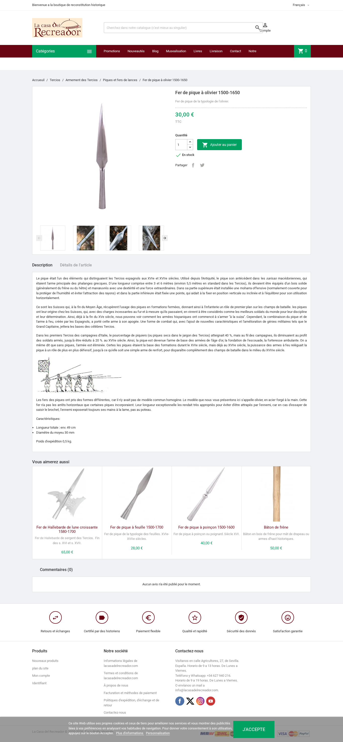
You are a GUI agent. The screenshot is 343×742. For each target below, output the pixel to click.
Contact (235, 51)
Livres (198, 51)
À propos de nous (116, 685)
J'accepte (254, 729)
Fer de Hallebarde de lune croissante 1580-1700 (67, 529)
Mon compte (41, 675)
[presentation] (39, 238)
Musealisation (176, 51)
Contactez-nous (115, 712)
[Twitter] (190, 701)
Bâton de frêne (276, 527)
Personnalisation (158, 733)
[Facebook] (179, 701)
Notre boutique (255, 57)
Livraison (216, 51)
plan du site (40, 668)
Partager (193, 165)
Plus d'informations (130, 733)
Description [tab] (42, 265)
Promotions (112, 51)
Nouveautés (136, 51)
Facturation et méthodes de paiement (130, 693)
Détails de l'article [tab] (76, 265)
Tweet (202, 165)
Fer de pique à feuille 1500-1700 (136, 527)
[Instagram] (200, 701)
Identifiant (39, 683)
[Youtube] (210, 701)
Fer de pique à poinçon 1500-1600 (206, 527)
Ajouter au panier (219, 145)
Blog (155, 51)
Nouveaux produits (45, 661)
